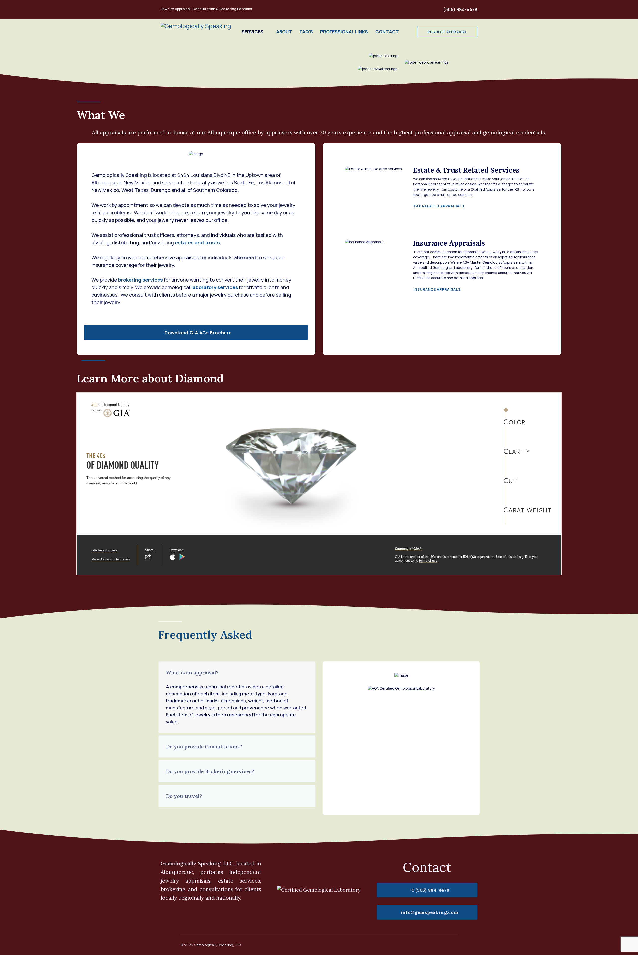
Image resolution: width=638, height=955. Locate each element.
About (284, 32)
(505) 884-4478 (460, 9)
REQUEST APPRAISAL (447, 31)
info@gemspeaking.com (428, 912)
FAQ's (306, 32)
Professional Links (344, 32)
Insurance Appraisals (437, 289)
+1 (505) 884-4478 (428, 890)
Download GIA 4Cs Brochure (197, 333)
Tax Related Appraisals (438, 206)
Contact (387, 32)
